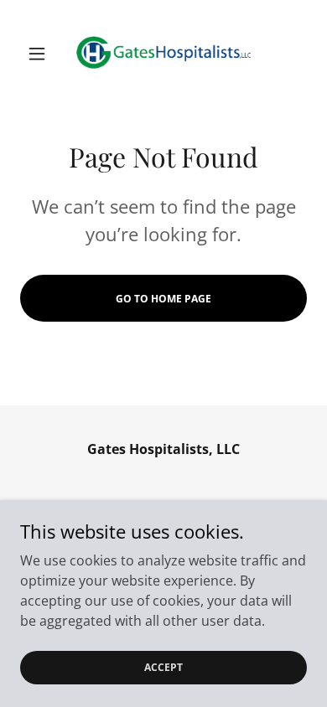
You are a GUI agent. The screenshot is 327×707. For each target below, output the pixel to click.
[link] (163, 53)
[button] (41, 53)
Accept (163, 667)
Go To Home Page (163, 299)
